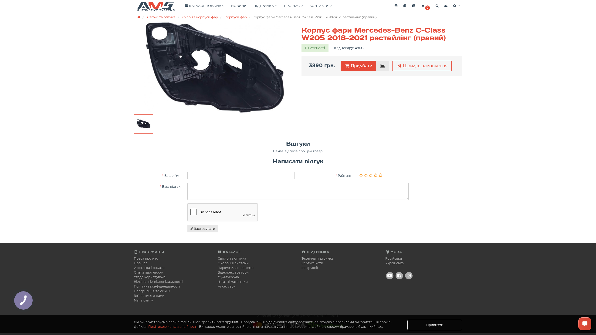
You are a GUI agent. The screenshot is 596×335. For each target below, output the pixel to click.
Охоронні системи (233, 263)
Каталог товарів (205, 6)
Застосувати (204, 229)
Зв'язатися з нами (149, 296)
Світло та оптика (232, 258)
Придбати (361, 65)
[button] (425, 6)
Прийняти (434, 325)
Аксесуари (227, 286)
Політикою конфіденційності (172, 326)
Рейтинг (345, 176)
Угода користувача (150, 277)
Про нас (292, 6)
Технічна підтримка (317, 258)
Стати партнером (148, 272)
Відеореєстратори (233, 272)
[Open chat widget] (584, 323)
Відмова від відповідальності (158, 282)
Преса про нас (146, 258)
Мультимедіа (228, 277)
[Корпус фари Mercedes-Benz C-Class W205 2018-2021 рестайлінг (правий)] (214, 67)
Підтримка (264, 6)
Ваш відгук (171, 186)
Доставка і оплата (149, 268)
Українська (394, 263)
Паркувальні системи (236, 268)
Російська (393, 258)
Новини (239, 6)
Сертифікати (312, 263)
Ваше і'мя (172, 176)
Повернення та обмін (152, 291)
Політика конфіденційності (157, 286)
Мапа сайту (143, 300)
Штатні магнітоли (233, 282)
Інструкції (309, 268)
